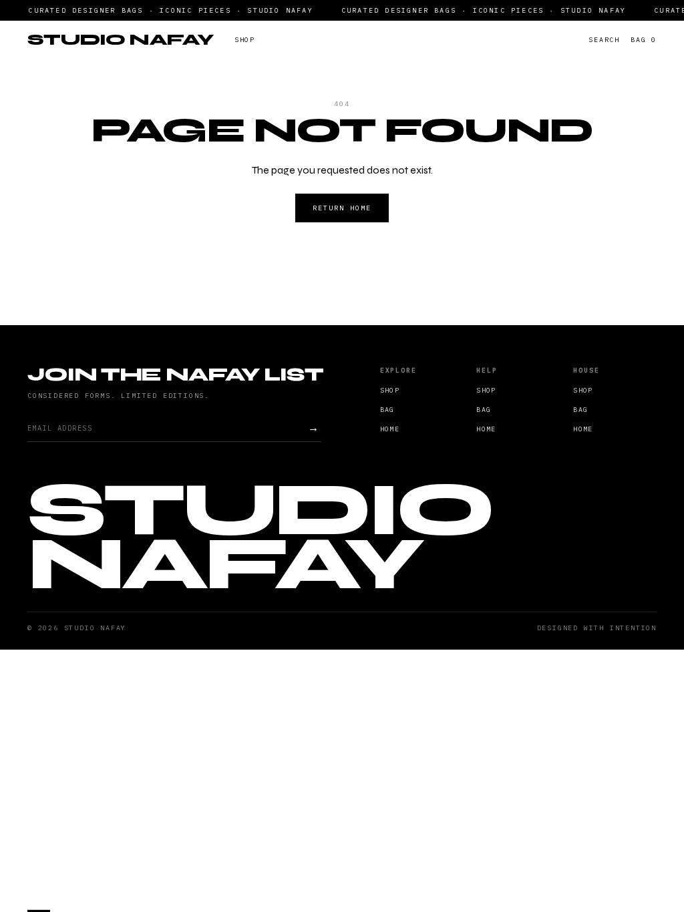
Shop (244, 39)
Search (604, 39)
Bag (644, 39)
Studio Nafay (120, 39)
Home (389, 429)
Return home (342, 208)
